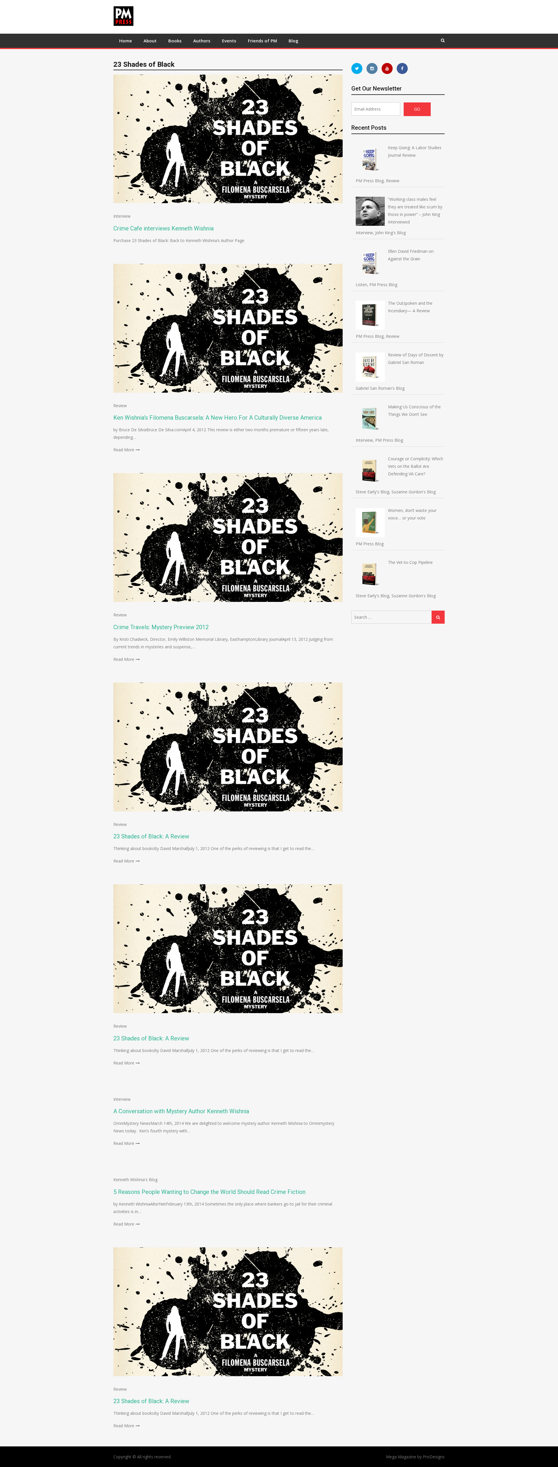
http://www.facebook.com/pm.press (402, 68)
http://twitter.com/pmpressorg (356, 68)
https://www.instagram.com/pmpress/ (372, 68)
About (150, 41)
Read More (123, 449)
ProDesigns (434, 1456)
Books (175, 41)
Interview (121, 216)
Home (125, 41)
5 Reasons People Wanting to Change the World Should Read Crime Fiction (209, 1191)
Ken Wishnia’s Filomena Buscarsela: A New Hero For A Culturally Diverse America (217, 417)
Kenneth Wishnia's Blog (135, 1179)
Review (120, 405)
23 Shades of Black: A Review (151, 836)
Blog (293, 41)
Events (229, 41)
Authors (201, 41)
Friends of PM (262, 41)
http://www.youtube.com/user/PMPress (387, 68)
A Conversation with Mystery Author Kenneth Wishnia (181, 1111)
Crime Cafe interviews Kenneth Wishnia (163, 228)
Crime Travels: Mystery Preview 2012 (161, 627)
